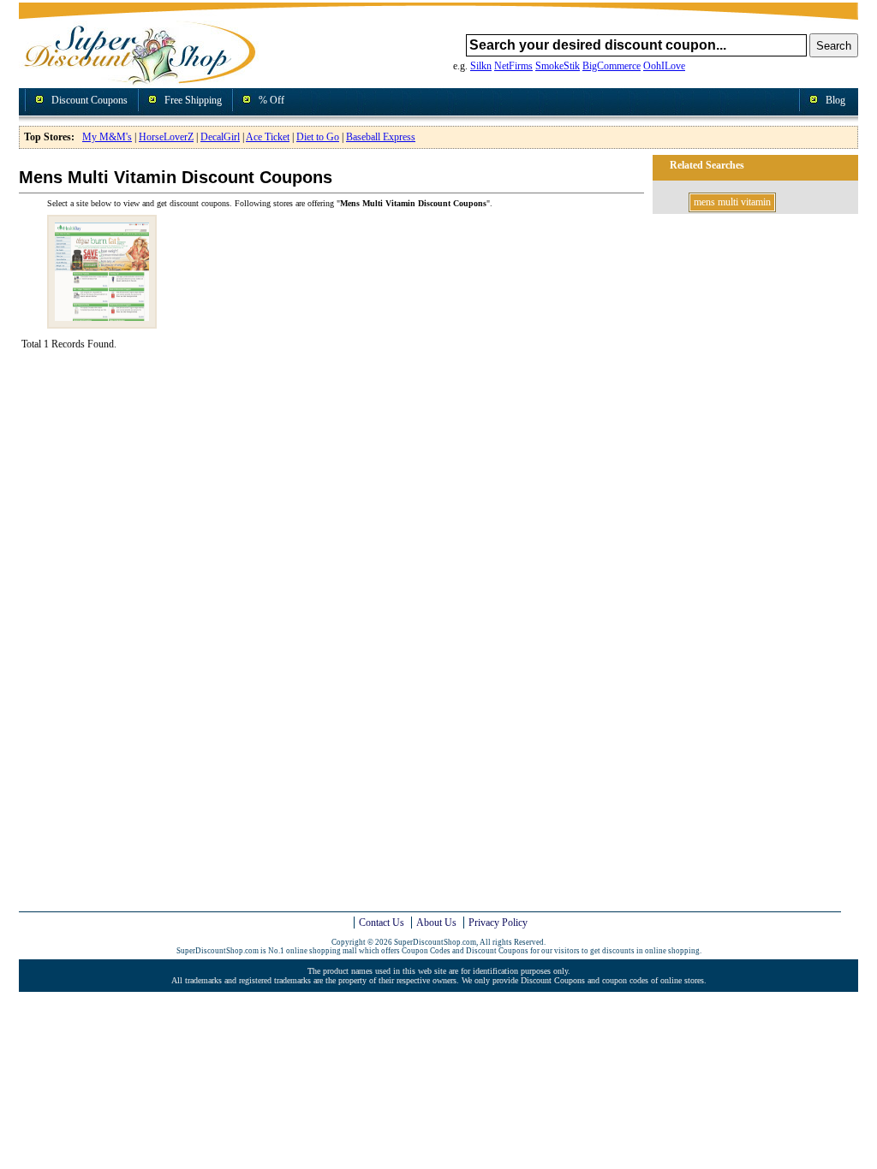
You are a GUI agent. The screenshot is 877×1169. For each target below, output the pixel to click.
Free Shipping (193, 100)
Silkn (481, 66)
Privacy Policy (498, 923)
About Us (436, 923)
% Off (271, 100)
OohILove (664, 66)
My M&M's (107, 137)
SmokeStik (557, 66)
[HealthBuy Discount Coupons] (102, 322)
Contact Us (381, 923)
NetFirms (513, 66)
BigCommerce (611, 66)
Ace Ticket (267, 137)
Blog (835, 100)
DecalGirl (220, 137)
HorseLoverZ (166, 137)
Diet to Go (317, 137)
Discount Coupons (89, 100)
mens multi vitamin (732, 202)
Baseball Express (380, 137)
